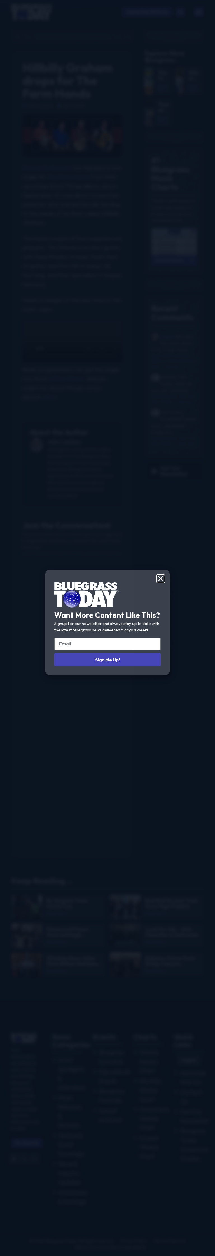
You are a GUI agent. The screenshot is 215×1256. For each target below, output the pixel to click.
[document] (107, 628)
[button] (160, 578)
